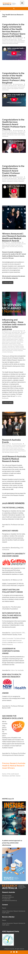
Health (5, 335)
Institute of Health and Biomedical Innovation (12, 340)
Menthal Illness (20, 342)
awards (20, 132)
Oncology (18, 343)
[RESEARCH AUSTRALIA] (10, 3)
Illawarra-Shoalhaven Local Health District (11, 337)
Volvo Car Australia (17, 670)
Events (9, 332)
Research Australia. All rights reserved (14, 949)
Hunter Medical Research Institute (14, 336)
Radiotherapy (5, 347)
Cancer (23, 332)
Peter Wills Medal (6, 452)
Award (20, 39)
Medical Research (20, 42)
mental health (13, 342)
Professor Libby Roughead (12, 88)
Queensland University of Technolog (10, 345)
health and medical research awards (12, 448)
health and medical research (11, 448)
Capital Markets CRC (18, 632)
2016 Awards (5, 332)
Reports (4, 908)
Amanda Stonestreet (18, 37)
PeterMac (23, 134)
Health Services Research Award (9, 42)
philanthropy (20, 246)
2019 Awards (5, 39)
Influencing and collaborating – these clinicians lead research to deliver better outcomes (14, 324)
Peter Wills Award (13, 246)
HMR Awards (11, 39)
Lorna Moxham (20, 340)
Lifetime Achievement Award (11, 450)
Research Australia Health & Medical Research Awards (14, 349)
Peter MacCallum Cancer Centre (14, 134)
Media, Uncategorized (7, 445)
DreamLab (19, 640)
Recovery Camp (11, 347)
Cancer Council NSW (6, 333)
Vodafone (5, 642)
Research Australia (20, 347)
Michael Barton (5, 343)
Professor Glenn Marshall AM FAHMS (10, 43)
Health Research (21, 40)
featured (10, 446)
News (15, 39)
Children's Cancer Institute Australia (9, 40)
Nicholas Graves (12, 343)
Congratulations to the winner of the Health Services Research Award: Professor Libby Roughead (13, 78)
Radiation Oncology (19, 346)
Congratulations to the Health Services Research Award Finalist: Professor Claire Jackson (13, 171)
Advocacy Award (10, 243)
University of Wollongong (7, 352)
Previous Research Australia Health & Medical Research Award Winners (13, 765)
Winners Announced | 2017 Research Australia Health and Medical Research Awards (14, 237)
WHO (3, 248)
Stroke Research (8, 350)
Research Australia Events (11, 441)
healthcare (4, 336)
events (6, 446)
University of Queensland (18, 181)
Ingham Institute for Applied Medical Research (13, 338)
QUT (14, 346)
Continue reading (8, 282)
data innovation (17, 243)
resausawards (5, 136)
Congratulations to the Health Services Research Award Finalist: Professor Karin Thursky (13, 124)
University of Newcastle (18, 350)
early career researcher (10, 245)
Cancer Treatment (15, 333)
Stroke (3, 350)
